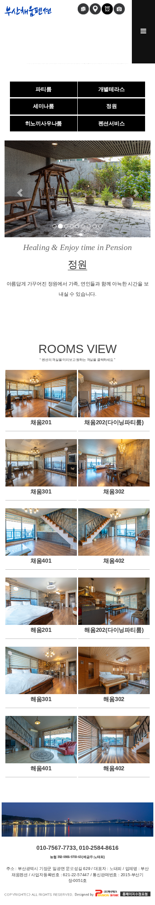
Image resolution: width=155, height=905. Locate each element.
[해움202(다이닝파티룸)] (114, 601)
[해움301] (41, 670)
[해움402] (114, 739)
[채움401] (41, 532)
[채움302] (114, 463)
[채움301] (41, 463)
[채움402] (114, 532)
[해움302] (114, 670)
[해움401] (41, 739)
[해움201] (41, 601)
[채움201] (41, 393)
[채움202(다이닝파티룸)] (114, 393)
